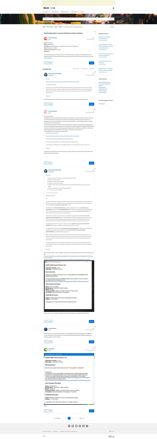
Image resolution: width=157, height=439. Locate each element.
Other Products (50, 26)
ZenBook (60, 26)
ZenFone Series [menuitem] (55, 11)
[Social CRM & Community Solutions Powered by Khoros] (111, 436)
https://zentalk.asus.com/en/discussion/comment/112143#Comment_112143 (62, 136)
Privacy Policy (55, 431)
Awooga (47, 78)
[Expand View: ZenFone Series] (59, 12)
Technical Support (103, 92)
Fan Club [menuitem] (82, 11)
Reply (91, 63)
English (44, 26)
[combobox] (83, 19)
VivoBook (101, 40)
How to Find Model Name (104, 82)
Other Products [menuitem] (74, 11)
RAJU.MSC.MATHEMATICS (52, 133)
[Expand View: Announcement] (50, 12)
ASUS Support (102, 103)
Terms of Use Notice (47, 431)
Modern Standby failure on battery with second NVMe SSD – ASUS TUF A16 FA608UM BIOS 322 (106, 46)
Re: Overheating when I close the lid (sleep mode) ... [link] (73, 26)
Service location (102, 87)
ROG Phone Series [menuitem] (64, 11)
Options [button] (112, 26)
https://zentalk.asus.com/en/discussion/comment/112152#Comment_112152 (62, 81)
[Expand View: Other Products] (78, 12)
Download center (102, 90)
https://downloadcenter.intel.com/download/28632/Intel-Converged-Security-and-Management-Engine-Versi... (68, 256)
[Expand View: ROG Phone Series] (69, 12)
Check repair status (103, 89)
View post (48, 96)
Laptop (55, 26)
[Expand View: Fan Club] (84, 12)
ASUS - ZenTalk (49, 8)
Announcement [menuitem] (46, 11)
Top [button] (45, 436)
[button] (45, 63)
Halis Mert (48, 175)
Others (100, 49)
